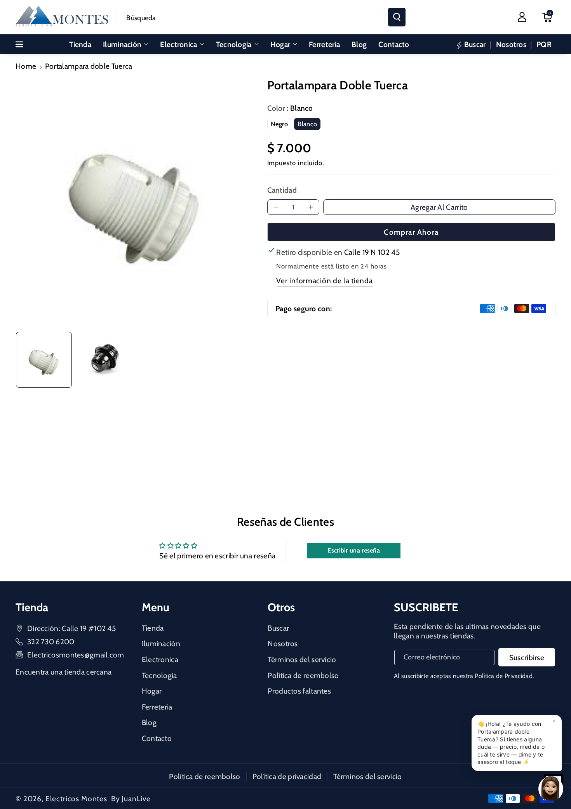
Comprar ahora (411, 232)
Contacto (157, 738)
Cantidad (282, 190)
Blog (149, 722)
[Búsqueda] (397, 17)
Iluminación (122, 44)
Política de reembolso (303, 675)
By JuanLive (131, 798)
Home (26, 66)
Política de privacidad (287, 776)
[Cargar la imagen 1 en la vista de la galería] (44, 360)
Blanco (309, 125)
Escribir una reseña (353, 550)
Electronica (178, 44)
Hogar (280, 44)
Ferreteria (157, 706)
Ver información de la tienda (324, 280)
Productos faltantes (299, 691)
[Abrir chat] (550, 788)
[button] (546, 17)
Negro (281, 125)
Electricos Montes (76, 798)
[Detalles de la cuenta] (522, 17)
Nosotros (283, 643)
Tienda (153, 628)
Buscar (278, 628)
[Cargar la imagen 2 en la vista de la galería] (104, 360)
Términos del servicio (302, 659)
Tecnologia (234, 44)
